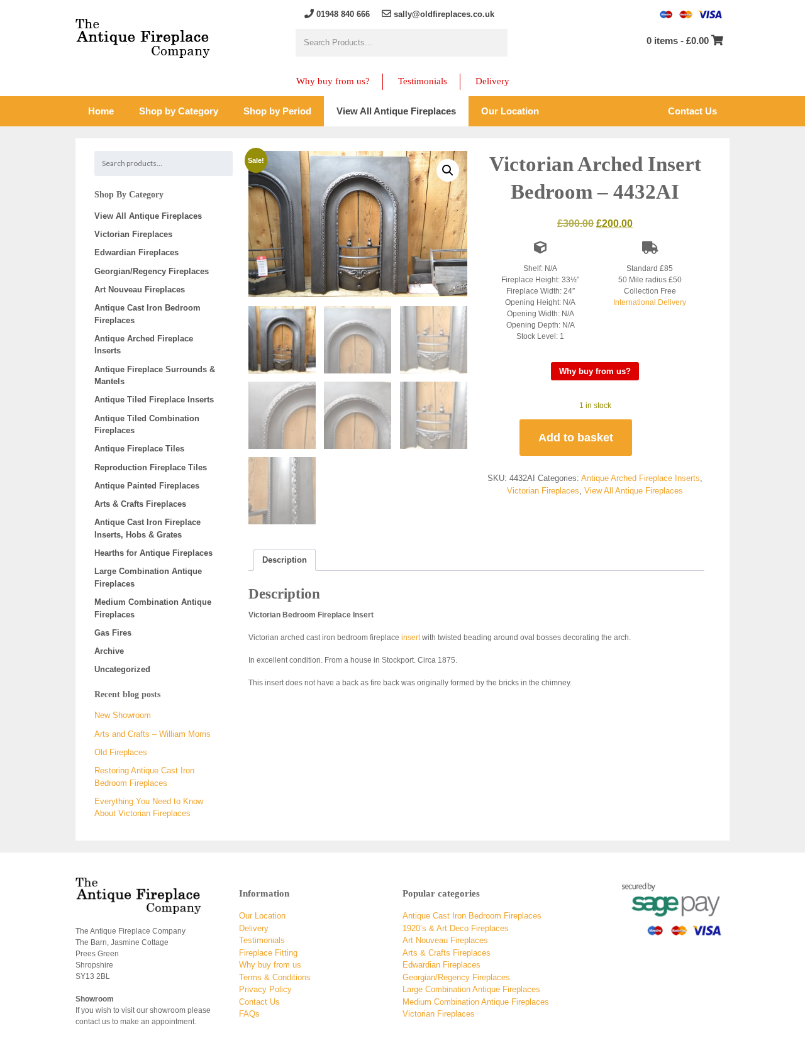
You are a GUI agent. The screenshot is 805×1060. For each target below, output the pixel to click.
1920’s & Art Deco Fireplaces (455, 928)
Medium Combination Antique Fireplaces (475, 1002)
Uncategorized (122, 669)
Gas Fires (112, 633)
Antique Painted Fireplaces (146, 485)
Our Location (262, 915)
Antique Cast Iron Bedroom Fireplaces (471, 915)
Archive (109, 651)
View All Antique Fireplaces (633, 490)
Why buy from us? (333, 81)
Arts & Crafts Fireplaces (140, 504)
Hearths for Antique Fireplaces (153, 553)
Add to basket (575, 437)
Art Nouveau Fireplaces (139, 289)
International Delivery (649, 302)
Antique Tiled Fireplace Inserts (154, 399)
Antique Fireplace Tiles (139, 448)
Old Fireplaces (120, 752)
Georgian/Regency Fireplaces (151, 271)
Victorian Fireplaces (543, 490)
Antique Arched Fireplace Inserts (640, 478)
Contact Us (259, 1002)
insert (410, 637)
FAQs (249, 1014)
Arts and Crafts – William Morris (152, 734)
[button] (447, 170)
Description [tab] (284, 560)
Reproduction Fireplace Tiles (150, 467)
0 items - (678, 40)
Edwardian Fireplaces (136, 252)
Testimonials (422, 81)
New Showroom (122, 715)
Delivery (492, 81)
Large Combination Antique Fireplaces (471, 989)
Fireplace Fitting (268, 953)
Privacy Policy (265, 989)
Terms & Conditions (275, 977)
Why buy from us (270, 964)
